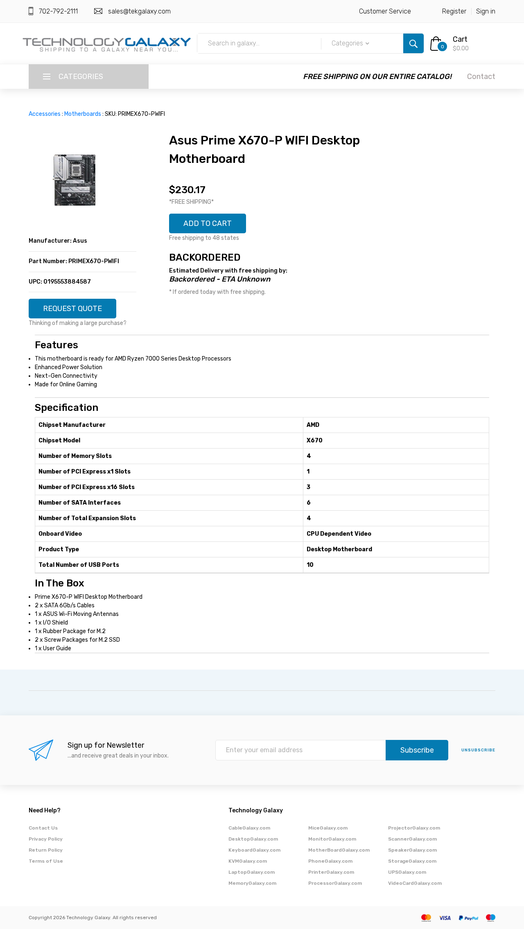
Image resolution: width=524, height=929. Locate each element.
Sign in (485, 11)
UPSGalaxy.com (407, 872)
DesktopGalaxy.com (253, 839)
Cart (460, 39)
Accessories (45, 113)
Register (454, 11)
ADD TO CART (207, 223)
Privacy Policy (46, 839)
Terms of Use (46, 861)
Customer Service (385, 11)
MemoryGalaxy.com (252, 883)
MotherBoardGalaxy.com (339, 850)
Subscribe (417, 750)
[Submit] (413, 43)
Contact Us (43, 828)
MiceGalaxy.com (328, 828)
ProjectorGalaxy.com (414, 828)
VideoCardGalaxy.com (415, 883)
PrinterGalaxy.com (331, 872)
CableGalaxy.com (249, 828)
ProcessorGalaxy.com (335, 883)
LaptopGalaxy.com (251, 872)
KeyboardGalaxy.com (254, 850)
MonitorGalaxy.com (332, 839)
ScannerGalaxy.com (412, 839)
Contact (481, 76)
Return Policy (46, 850)
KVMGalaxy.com (247, 861)
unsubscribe (478, 750)
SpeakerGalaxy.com (412, 850)
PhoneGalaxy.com (330, 861)
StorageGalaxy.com (412, 861)
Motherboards (82, 113)
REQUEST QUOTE (72, 308)
